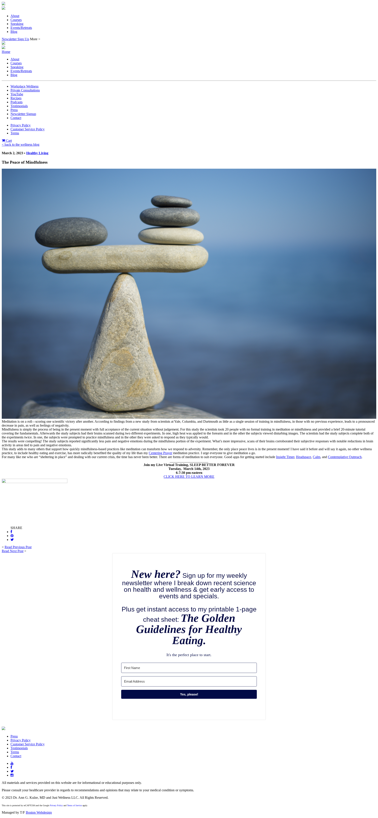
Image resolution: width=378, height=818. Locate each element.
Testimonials (19, 106)
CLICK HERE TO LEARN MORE (189, 476)
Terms (14, 133)
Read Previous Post (18, 547)
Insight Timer (285, 457)
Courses (16, 20)
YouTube (16, 94)
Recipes (15, 98)
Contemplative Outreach (345, 457)
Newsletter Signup (23, 114)
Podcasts (16, 102)
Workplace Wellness (24, 86)
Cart (8, 140)
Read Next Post (12, 551)
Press (14, 110)
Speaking (16, 24)
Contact (15, 118)
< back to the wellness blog (20, 144)
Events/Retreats (21, 28)
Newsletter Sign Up (15, 39)
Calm (316, 457)
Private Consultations (25, 90)
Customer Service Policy (27, 129)
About (14, 16)
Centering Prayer (160, 453)
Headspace (303, 457)
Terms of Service (74, 805)
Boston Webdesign (39, 812)
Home (6, 52)
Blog (13, 31)
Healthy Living (37, 153)
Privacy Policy (20, 125)
